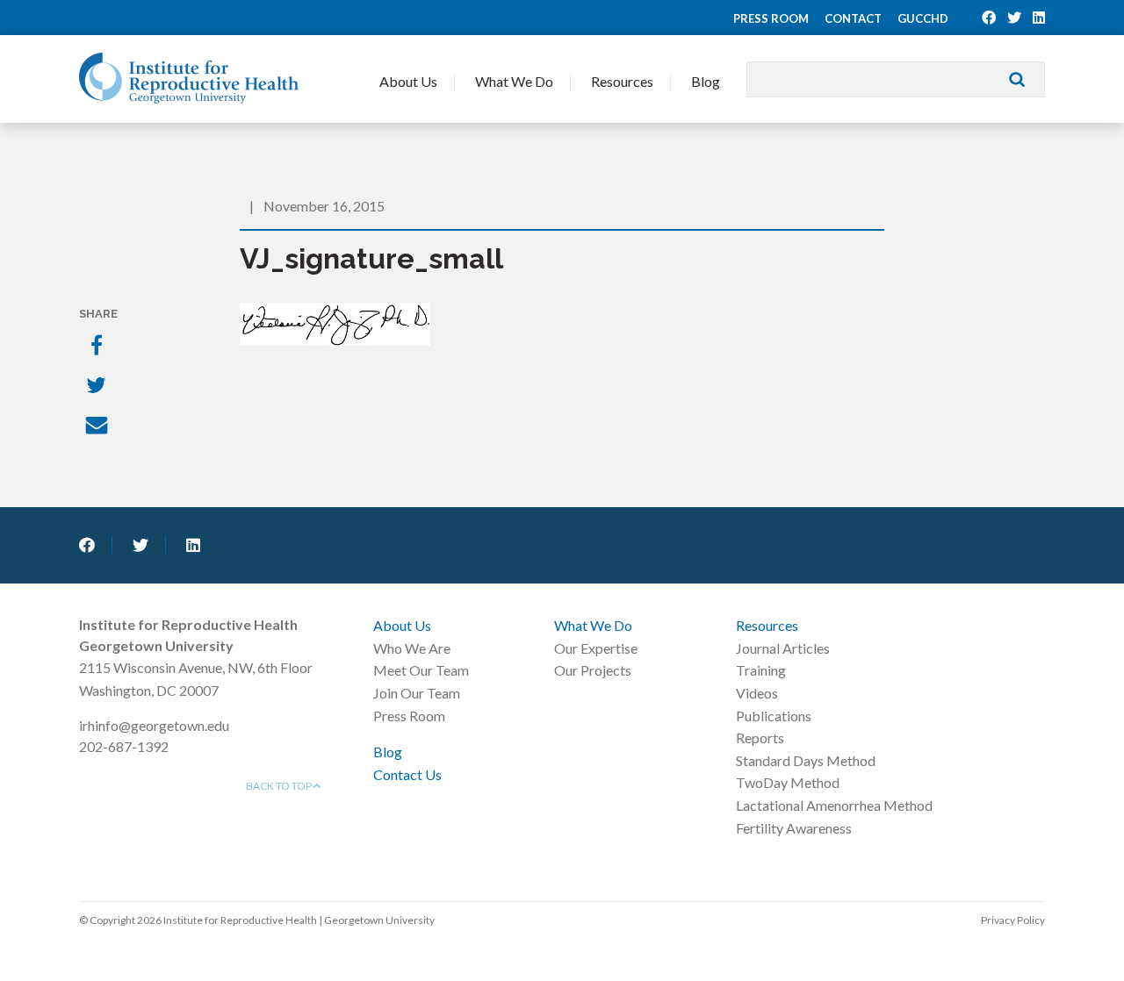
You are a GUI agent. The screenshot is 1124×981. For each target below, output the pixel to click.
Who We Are (411, 648)
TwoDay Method (787, 782)
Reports (760, 737)
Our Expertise (596, 648)
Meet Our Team (421, 670)
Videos (757, 692)
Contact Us (407, 774)
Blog (705, 81)
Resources (622, 81)
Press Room (771, 18)
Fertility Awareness (794, 828)
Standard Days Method (805, 760)
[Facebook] (98, 346)
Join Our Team (416, 692)
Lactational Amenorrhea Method (834, 805)
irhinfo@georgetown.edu (154, 725)
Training (761, 670)
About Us (408, 81)
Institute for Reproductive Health (189, 78)
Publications (773, 715)
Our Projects (592, 670)
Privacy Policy (1013, 920)
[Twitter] (98, 387)
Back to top (279, 785)
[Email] (98, 427)
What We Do (514, 81)
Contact (853, 18)
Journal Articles (783, 648)
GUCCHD (922, 18)
